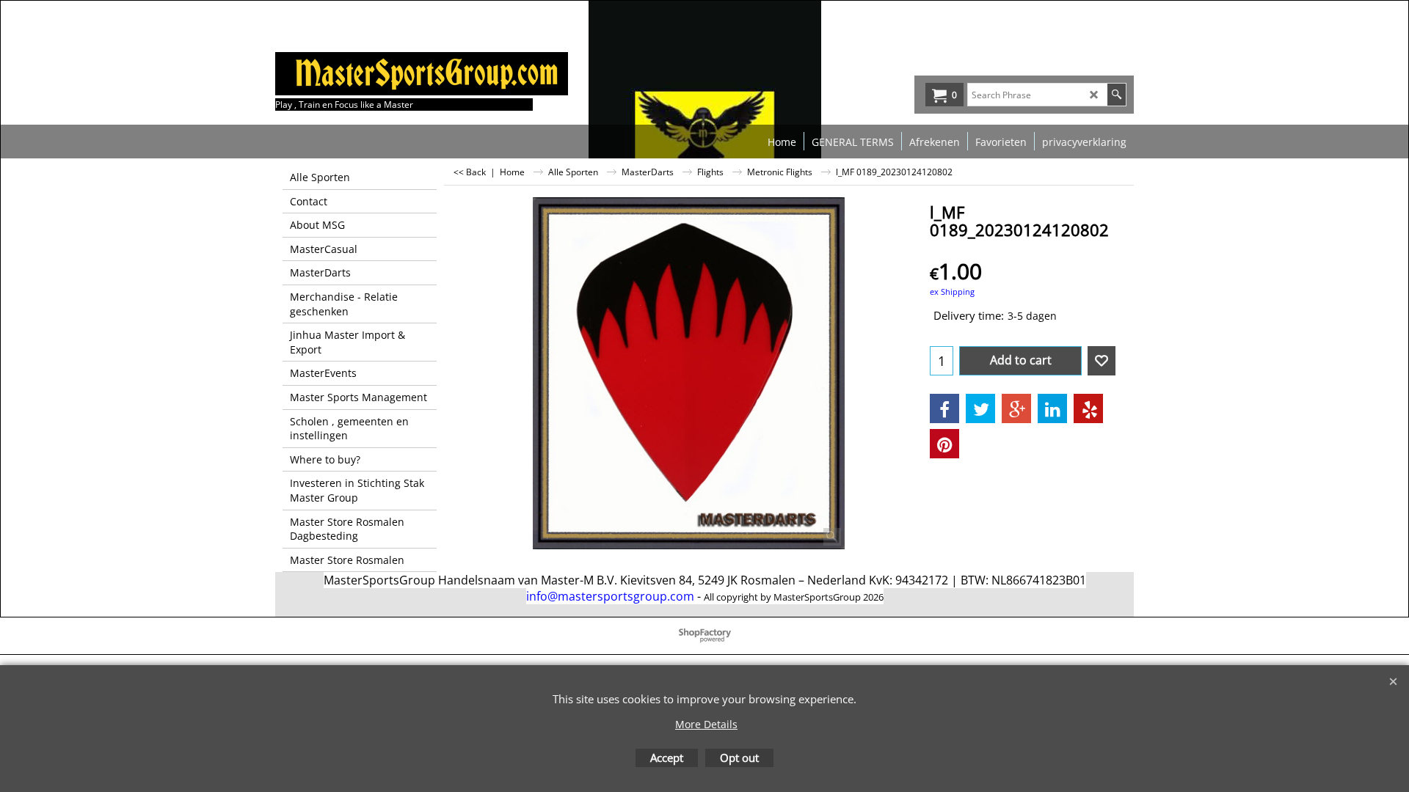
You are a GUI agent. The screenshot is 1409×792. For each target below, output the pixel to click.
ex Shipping (952, 291)
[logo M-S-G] (385, 73)
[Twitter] (980, 408)
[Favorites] (1101, 361)
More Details (706, 724)
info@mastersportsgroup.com (610, 596)
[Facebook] (944, 408)
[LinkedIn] (1052, 408)
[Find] (1116, 95)
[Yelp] (1088, 408)
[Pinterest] (944, 443)
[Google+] (1016, 408)
